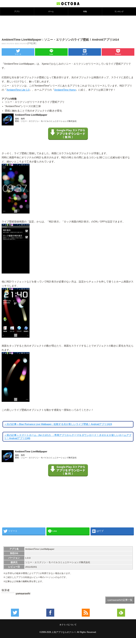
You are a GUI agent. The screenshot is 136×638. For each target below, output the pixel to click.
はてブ (84, 54)
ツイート (18, 54)
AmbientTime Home (65, 90)
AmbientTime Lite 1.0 (18, 90)
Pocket (118, 54)
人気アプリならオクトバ (63, 632)
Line (51, 54)
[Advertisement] (68, 26)
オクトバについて (68, 624)
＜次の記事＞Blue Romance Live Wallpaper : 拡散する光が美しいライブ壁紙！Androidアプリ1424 (58, 424)
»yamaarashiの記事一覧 (119, 600)
